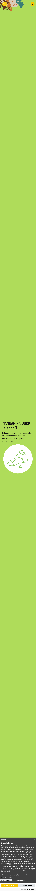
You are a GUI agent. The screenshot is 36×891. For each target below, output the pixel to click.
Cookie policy (20, 880)
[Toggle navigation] (33, 4)
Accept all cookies (9, 885)
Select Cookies (6, 880)
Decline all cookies (27, 885)
